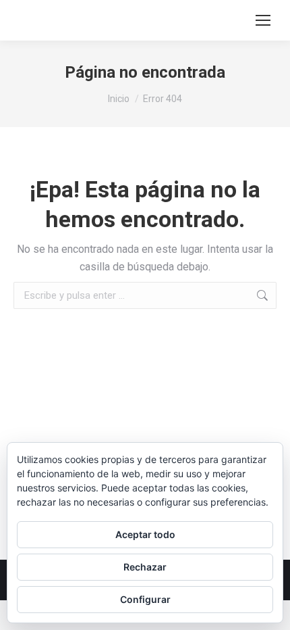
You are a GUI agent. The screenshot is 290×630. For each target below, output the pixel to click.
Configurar (145, 599)
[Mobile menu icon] (263, 20)
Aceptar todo (145, 534)
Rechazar (145, 567)
